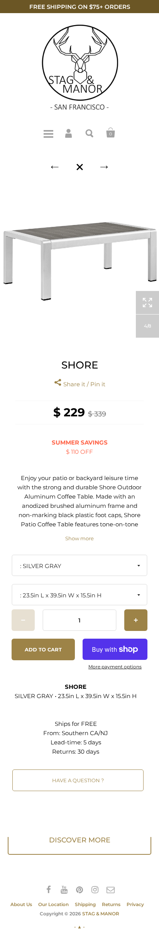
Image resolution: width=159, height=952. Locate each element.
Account (69, 133)
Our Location (53, 904)
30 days (88, 751)
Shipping (85, 904)
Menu (48, 133)
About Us (21, 904)
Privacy (135, 904)
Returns (111, 904)
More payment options (115, 667)
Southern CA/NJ (85, 733)
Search (90, 133)
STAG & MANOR (100, 913)
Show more (79, 538)
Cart (111, 133)
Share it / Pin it (83, 384)
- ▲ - (79, 927)
